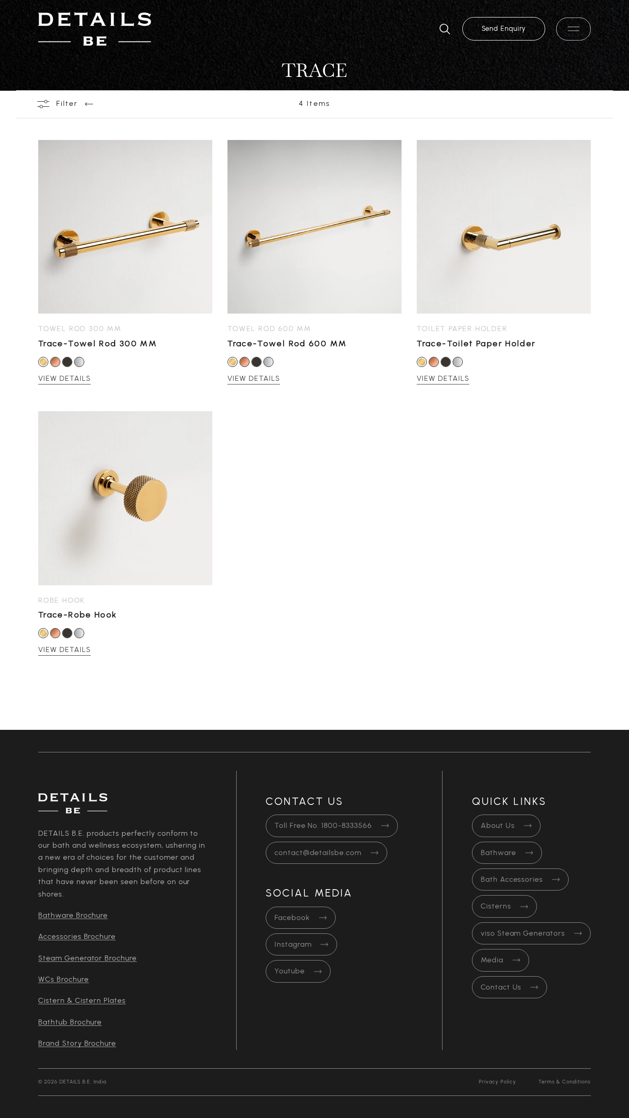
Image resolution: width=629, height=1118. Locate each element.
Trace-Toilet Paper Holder (476, 343)
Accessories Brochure (77, 936)
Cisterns (496, 906)
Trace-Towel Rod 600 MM (287, 343)
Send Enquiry (504, 28)
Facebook (292, 917)
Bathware (498, 852)
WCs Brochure (63, 979)
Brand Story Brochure (77, 1043)
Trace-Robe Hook (77, 615)
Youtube (289, 971)
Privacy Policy (497, 1081)
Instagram (293, 944)
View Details (64, 378)
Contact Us (501, 987)
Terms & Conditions (564, 1081)
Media (492, 960)
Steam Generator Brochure (87, 958)
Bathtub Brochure (70, 1022)
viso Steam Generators (523, 933)
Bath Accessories (512, 879)
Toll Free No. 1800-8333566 (323, 825)
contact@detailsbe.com (317, 852)
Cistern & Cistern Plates (82, 1000)
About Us (498, 825)
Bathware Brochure (73, 915)
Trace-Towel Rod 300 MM (97, 343)
